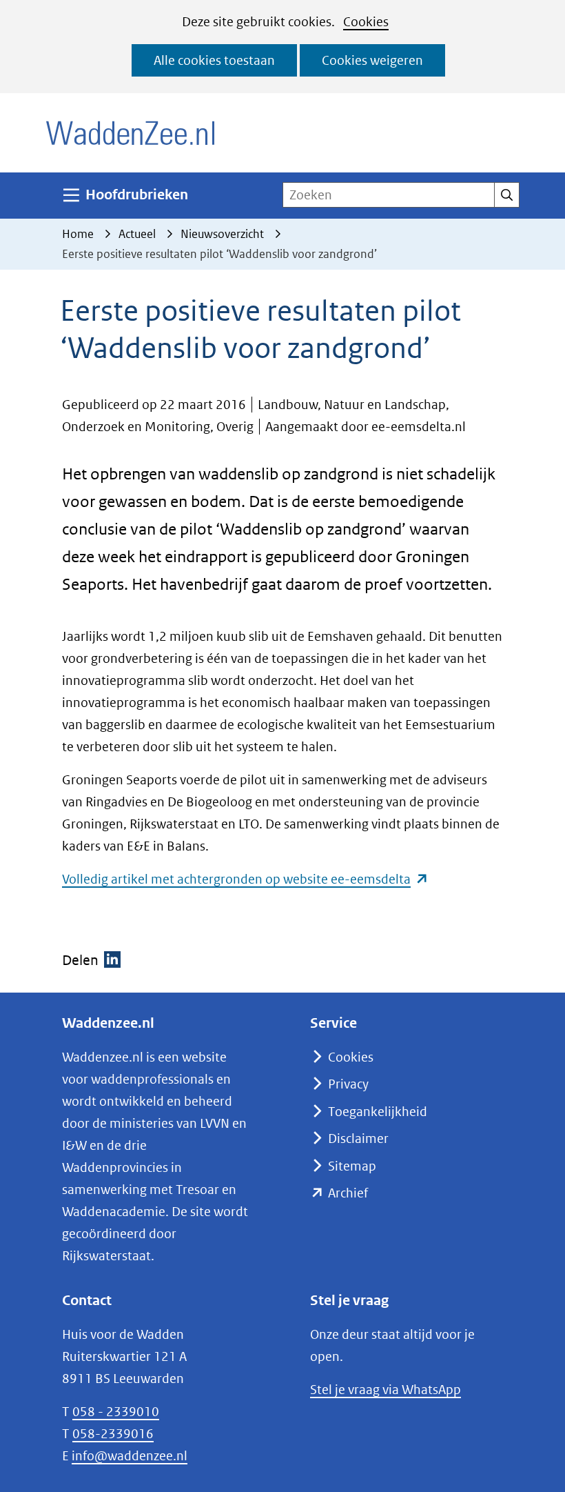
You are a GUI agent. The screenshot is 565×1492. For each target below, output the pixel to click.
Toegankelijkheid (377, 1112)
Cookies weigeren (372, 60)
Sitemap (352, 1166)
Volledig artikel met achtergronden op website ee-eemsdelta (245, 879)
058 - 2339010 (115, 1412)
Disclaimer (358, 1138)
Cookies (366, 22)
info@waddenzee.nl (129, 1456)
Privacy (348, 1084)
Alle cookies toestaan (214, 60)
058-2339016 (113, 1434)
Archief (348, 1193)
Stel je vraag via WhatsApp (385, 1389)
